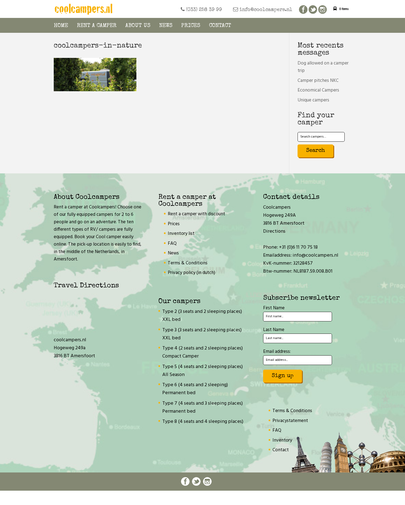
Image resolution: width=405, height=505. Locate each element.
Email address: (277, 351)
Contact (220, 26)
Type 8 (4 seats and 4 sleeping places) (202, 422)
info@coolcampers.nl (265, 9)
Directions (274, 231)
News (165, 26)
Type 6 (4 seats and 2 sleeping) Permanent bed (195, 389)
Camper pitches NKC (318, 80)
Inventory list (181, 233)
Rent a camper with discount (196, 214)
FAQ (172, 243)
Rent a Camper (97, 26)
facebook (303, 9)
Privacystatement (290, 421)
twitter (313, 9)
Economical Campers (318, 90)
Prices (190, 26)
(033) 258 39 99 (203, 9)
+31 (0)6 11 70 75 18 (298, 247)
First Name (274, 308)
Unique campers (313, 100)
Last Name (273, 330)
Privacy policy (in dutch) (191, 272)
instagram (322, 9)
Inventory (282, 440)
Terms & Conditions (187, 263)
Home (61, 26)
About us (137, 26)
